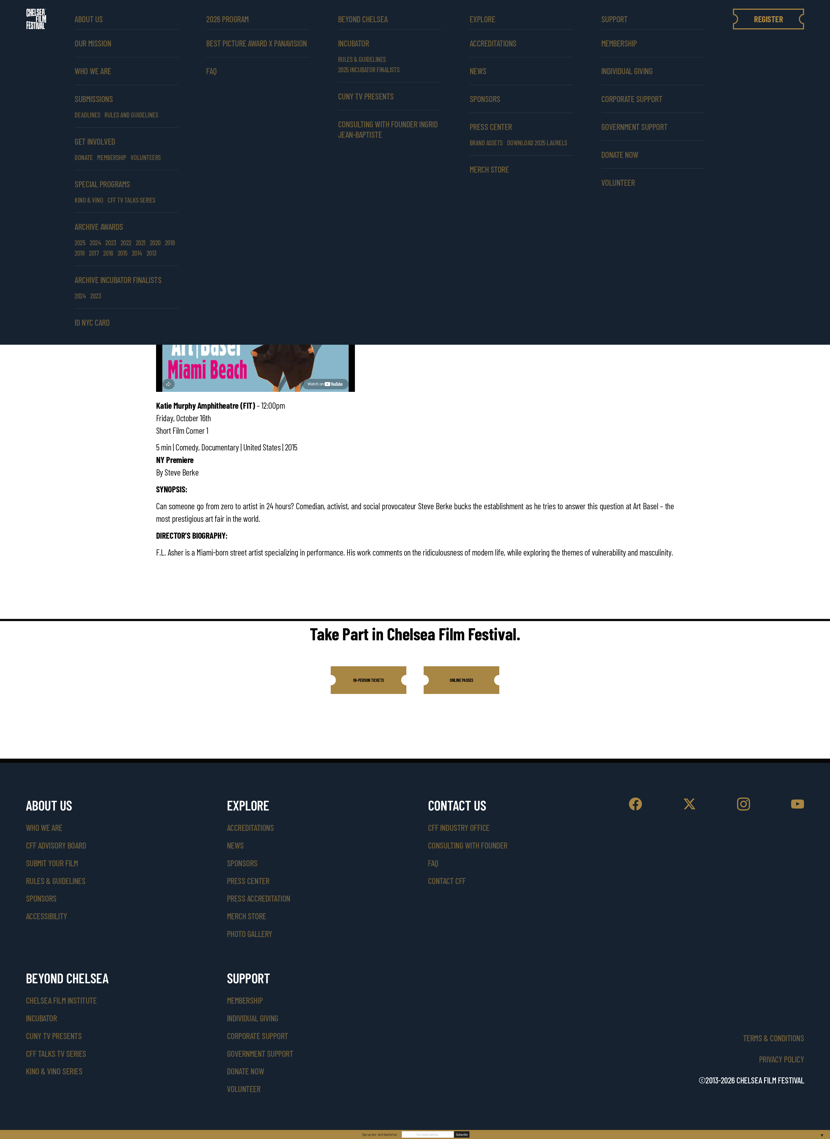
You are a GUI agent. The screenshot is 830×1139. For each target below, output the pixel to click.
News (478, 71)
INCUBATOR (353, 43)
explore (482, 19)
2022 (126, 242)
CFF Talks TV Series (56, 1053)
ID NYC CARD (92, 322)
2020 (155, 242)
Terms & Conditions (773, 1038)
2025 (80, 242)
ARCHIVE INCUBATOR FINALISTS (118, 279)
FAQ (211, 71)
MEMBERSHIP (111, 157)
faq (433, 863)
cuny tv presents (366, 96)
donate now (619, 154)
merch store (489, 169)
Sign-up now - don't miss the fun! (379, 1134)
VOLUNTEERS (146, 157)
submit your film (52, 863)
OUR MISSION (93, 43)
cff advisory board (56, 845)
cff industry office (459, 827)
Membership (619, 43)
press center (248, 880)
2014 (137, 253)
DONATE (84, 157)
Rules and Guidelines (131, 115)
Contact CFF (447, 880)
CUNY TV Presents (54, 1035)
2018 (80, 253)
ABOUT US (89, 19)
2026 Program (227, 19)
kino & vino (89, 200)
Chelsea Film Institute (61, 1000)
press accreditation (258, 898)
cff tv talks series (131, 200)
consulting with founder (468, 845)
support (614, 19)
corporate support (631, 98)
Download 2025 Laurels (537, 142)
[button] (368, 680)
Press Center (491, 126)
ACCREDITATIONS (493, 43)
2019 (170, 242)
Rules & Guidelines (362, 59)
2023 (110, 242)
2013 (151, 253)
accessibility (46, 916)
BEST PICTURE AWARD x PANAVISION (256, 43)
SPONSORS (485, 98)
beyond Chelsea (363, 19)
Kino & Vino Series (54, 1071)
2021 (140, 242)
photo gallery (249, 933)
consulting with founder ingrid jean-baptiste (388, 129)
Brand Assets (486, 142)
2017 (94, 253)
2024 (95, 242)
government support (634, 126)
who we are (93, 71)
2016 (108, 253)
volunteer (618, 182)
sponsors (41, 898)
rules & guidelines (55, 880)
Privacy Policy (781, 1059)
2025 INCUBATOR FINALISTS (369, 69)
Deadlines (87, 115)
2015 (123, 253)
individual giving (627, 71)
